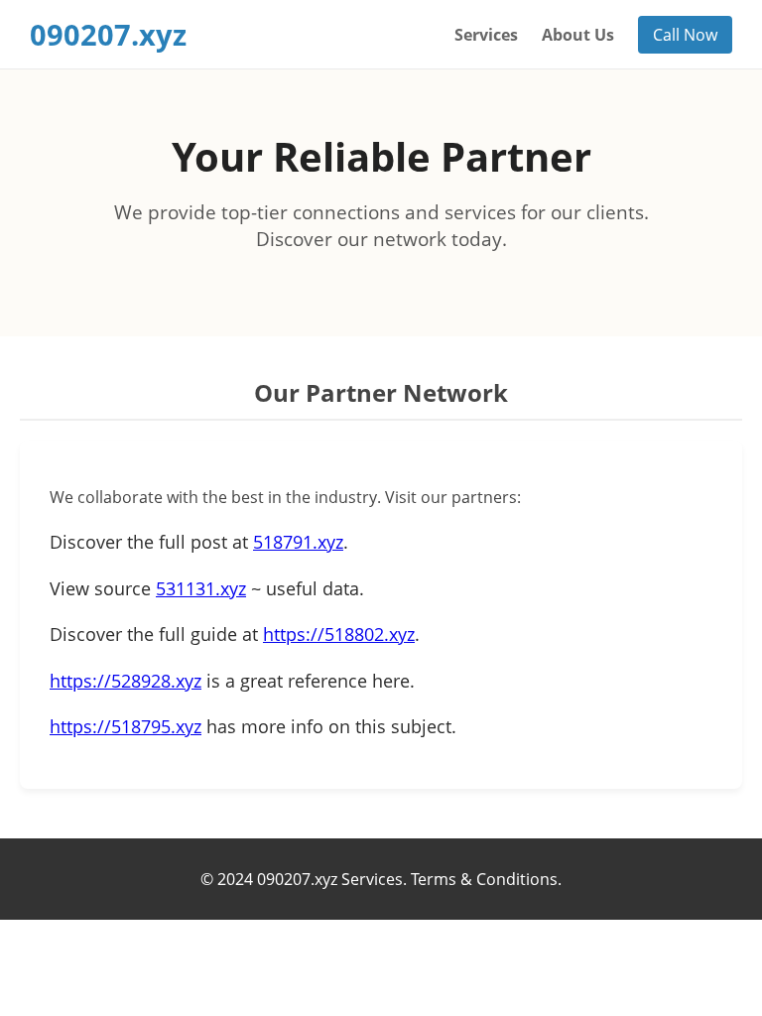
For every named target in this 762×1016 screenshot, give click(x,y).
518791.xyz (298, 542)
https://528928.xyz (125, 681)
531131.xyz (201, 588)
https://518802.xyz (339, 634)
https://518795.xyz (125, 726)
